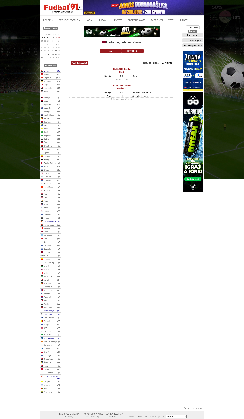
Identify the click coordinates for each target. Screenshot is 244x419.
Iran (52, 197)
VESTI (171, 20)
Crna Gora (52, 145)
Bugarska (52, 135)
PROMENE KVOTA (136, 20)
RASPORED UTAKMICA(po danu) (69, 415)
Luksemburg (52, 262)
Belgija (52, 118)
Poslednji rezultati (79, 63)
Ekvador (52, 156)
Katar (52, 231)
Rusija (52, 324)
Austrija (52, 111)
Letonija (52, 252)
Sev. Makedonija (52, 341)
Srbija (52, 91)
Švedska (52, 362)
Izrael (52, 207)
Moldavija (52, 283)
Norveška (52, 290)
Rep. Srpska (52, 317)
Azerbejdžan (52, 114)
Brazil (52, 132)
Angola (52, 101)
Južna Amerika (52, 221)
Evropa (52, 70)
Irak (52, 193)
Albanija (52, 97)
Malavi (52, 266)
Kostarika (52, 249)
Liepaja (107, 75)
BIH (52, 125)
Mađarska (52, 276)
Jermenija (52, 214)
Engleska (52, 77)
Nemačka (52, 81)
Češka (52, 138)
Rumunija (52, 321)
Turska (52, 369)
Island (52, 204)
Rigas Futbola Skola (141, 92)
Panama (52, 293)
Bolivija (52, 128)
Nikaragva (52, 286)
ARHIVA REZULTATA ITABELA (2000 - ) (115, 415)
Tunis (52, 365)
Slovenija (52, 355)
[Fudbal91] (61, 7)
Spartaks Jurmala (140, 96)
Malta (52, 273)
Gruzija (52, 173)
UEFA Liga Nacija (52, 376)
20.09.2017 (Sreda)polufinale (122, 87)
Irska (52, 200)
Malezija (52, 269)
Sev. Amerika (52, 338)
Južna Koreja (52, 224)
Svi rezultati (167, 62)
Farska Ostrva (52, 163)
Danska (52, 149)
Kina (52, 238)
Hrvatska (52, 190)
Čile (52, 142)
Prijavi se (194, 27)
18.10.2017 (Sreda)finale (122, 70)
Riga (134, 75)
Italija (52, 84)
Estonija (52, 159)
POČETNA (48, 20)
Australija (52, 108)
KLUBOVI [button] (102, 20)
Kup (110, 50)
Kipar (52, 242)
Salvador (52, 331)
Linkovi (131, 416)
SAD (52, 328)
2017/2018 (132, 50)
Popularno (192, 35)
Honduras (52, 183)
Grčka (52, 169)
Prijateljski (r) (52, 314)
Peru (52, 300)
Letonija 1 (50, 255)
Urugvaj (52, 385)
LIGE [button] (88, 20)
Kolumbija (52, 245)
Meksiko (52, 279)
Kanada (52, 228)
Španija (52, 74)
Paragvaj (52, 297)
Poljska (52, 303)
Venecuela (52, 391)
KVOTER (118, 20)
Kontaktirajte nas (157, 416)
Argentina (52, 104)
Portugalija (52, 307)
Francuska (52, 87)
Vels (52, 388)
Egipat (52, 152)
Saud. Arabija (52, 334)
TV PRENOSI (157, 20)
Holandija (52, 180)
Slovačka (52, 352)
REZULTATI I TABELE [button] (68, 20)
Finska (52, 166)
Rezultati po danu (192, 45)
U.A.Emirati (52, 372)
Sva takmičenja (192, 40)
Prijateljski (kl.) (52, 310)
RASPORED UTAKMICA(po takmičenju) (93, 415)
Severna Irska (52, 345)
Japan (52, 211)
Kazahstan (52, 235)
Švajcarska (52, 358)
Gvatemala (52, 176)
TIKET (184, 20)
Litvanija (52, 259)
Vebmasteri (142, 416)
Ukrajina (52, 381)
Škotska (52, 348)
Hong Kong (52, 187)
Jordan (52, 217)
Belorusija (52, 121)
